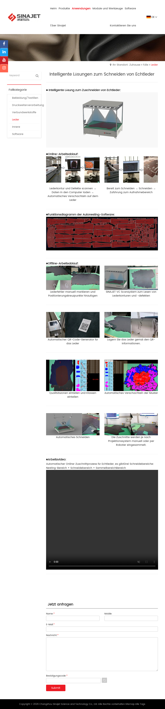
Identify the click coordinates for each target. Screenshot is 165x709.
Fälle (145, 65)
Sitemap (130, 704)
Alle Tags (140, 704)
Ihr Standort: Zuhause (126, 65)
